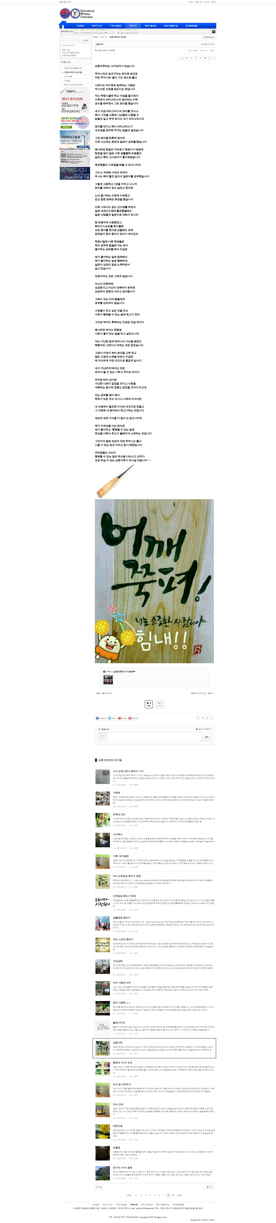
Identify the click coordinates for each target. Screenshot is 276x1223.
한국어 (213, 2)
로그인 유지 (70, 45)
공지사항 (68, 76)
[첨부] (214, 58)
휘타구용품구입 (171, 26)
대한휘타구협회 (207, 1220)
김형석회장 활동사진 (73, 68)
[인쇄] (209, 58)
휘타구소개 (97, 26)
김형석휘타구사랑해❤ (106, 50)
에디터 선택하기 (204, 729)
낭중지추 (99, 44)
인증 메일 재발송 (69, 55)
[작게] (191, 58)
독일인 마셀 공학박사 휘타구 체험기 (89, 30)
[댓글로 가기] (205, 58)
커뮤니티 (133, 26)
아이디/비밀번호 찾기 (71, 52)
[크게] (187, 58)
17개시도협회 (115, 26)
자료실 (67, 80)
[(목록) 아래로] (200, 58)
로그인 (206, 2)
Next (179, 1195)
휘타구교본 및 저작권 (73, 85)
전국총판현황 (191, 26)
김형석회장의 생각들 (73, 72)
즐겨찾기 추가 (66, 2)
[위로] (196, 58)
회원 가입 (199, 2)
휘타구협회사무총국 (129, 30)
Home (191, 2)
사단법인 (80, 26)
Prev (129, 1195)
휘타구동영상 (150, 26)
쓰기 (210, 1187)
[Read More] (154, 778)
